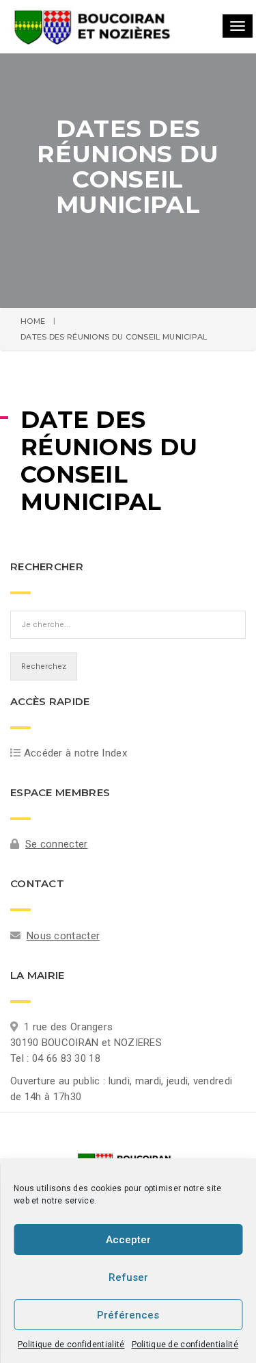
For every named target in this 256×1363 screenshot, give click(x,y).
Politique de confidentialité (71, 1344)
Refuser (128, 1277)
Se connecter (56, 844)
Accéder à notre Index (75, 753)
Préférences (128, 1315)
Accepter (128, 1240)
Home (32, 321)
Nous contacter (63, 936)
